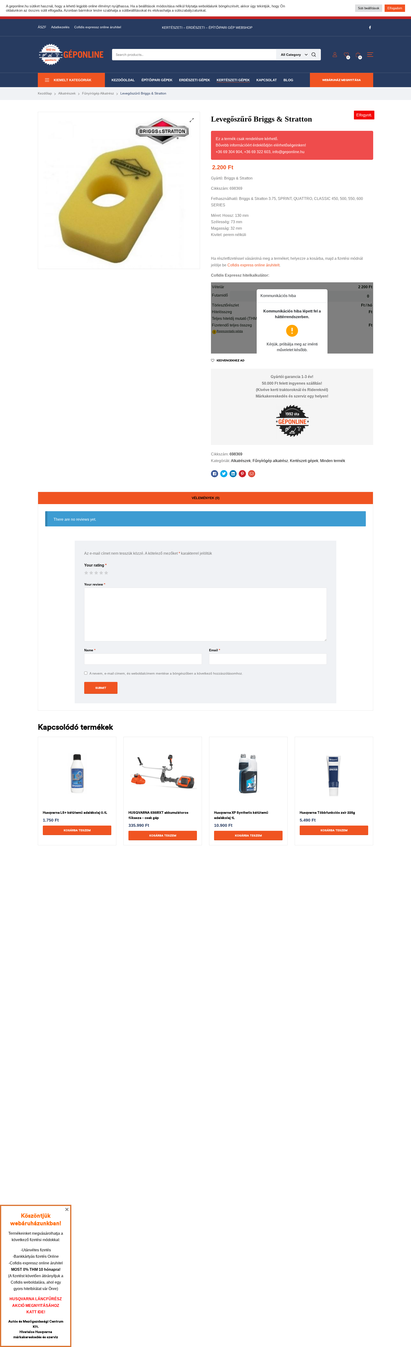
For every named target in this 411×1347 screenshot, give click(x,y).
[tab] (205, 498)
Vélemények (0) (206, 498)
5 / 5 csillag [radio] (106, 573)
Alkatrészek (67, 93)
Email (214, 650)
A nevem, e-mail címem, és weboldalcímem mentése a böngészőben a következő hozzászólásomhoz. (166, 673)
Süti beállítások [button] (368, 8)
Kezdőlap (45, 93)
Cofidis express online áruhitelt (253, 265)
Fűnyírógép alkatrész (98, 93)
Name (89, 650)
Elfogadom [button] (394, 8)
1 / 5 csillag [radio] (86, 573)
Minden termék (332, 461)
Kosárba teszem (77, 830)
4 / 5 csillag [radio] (101, 573)
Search (314, 54)
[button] (191, 120)
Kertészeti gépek (304, 461)
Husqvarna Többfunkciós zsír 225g (327, 812)
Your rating (95, 565)
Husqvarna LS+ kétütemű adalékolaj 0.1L (75, 812)
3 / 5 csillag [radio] (96, 573)
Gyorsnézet (71, 781)
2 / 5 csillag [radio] (91, 573)
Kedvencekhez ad (231, 360)
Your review (94, 584)
